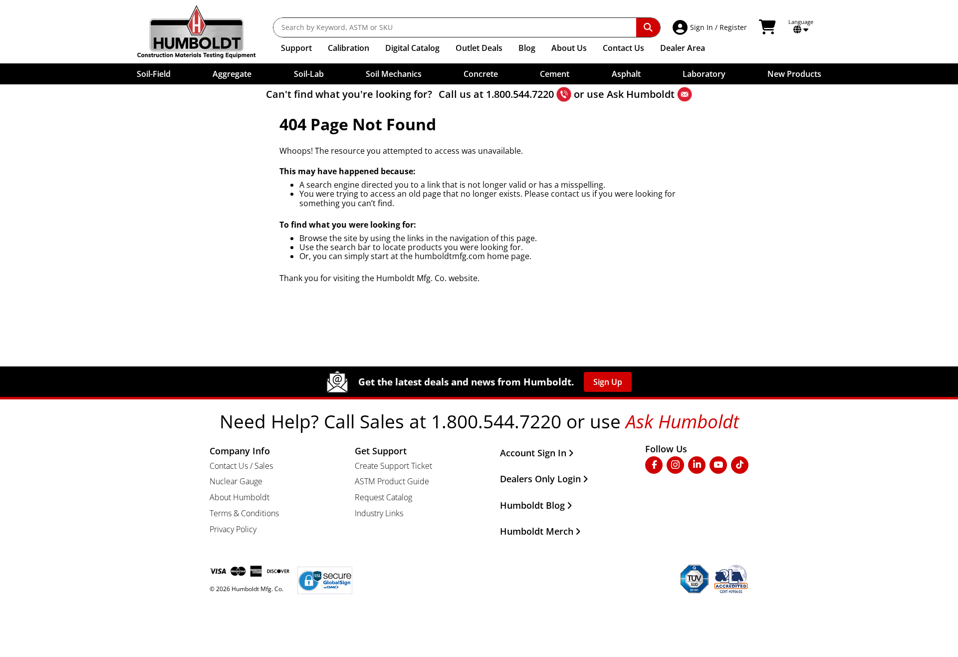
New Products (794, 73)
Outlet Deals (479, 47)
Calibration (348, 47)
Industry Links (379, 513)
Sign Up (607, 381)
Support (296, 47)
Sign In (701, 27)
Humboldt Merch (536, 531)
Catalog (412, 47)
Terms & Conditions (244, 513)
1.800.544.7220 (520, 94)
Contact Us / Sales (241, 465)
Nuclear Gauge (236, 481)
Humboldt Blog (532, 505)
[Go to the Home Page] (204, 31)
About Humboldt (239, 497)
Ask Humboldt (641, 94)
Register (733, 27)
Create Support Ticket (393, 465)
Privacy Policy (233, 529)
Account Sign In (533, 453)
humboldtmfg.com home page (472, 256)
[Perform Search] (648, 27)
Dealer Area (682, 47)
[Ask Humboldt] (684, 94)
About (569, 47)
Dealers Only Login (540, 479)
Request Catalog (383, 497)
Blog (526, 47)
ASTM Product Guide (392, 481)
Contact (623, 47)
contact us (570, 193)
